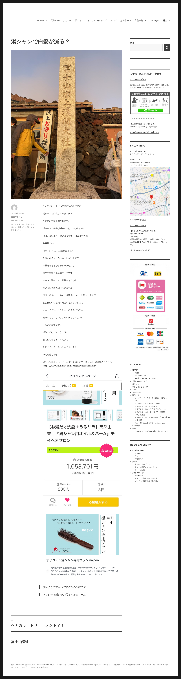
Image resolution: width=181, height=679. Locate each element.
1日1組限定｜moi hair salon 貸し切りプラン (152, 431)
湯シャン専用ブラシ (19, 227)
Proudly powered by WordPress (35, 667)
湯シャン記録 (140, 470)
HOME (40, 20)
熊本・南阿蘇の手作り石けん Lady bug (150, 423)
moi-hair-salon (17, 213)
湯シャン (79, 20)
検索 (132, 43)
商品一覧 (138, 20)
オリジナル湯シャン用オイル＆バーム (64, 594)
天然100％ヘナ (138, 473)
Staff (137, 373)
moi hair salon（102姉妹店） (146, 378)
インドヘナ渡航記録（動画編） (147, 481)
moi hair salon (17, 221)
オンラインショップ (96, 20)
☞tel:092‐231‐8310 (138, 79)
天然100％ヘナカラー (61, 20)
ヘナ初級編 (139, 475)
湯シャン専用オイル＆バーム (146, 467)
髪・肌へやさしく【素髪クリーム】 (148, 403)
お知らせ (138, 453)
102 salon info (140, 376)
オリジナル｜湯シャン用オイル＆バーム (150, 409)
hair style (154, 20)
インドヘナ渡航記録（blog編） (147, 478)
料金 (165, 20)
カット (137, 456)
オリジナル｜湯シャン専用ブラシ (147, 406)
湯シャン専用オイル (26, 224)
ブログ (113, 20)
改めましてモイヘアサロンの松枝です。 (65, 587)
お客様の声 (125, 20)
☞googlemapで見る (138, 220)
